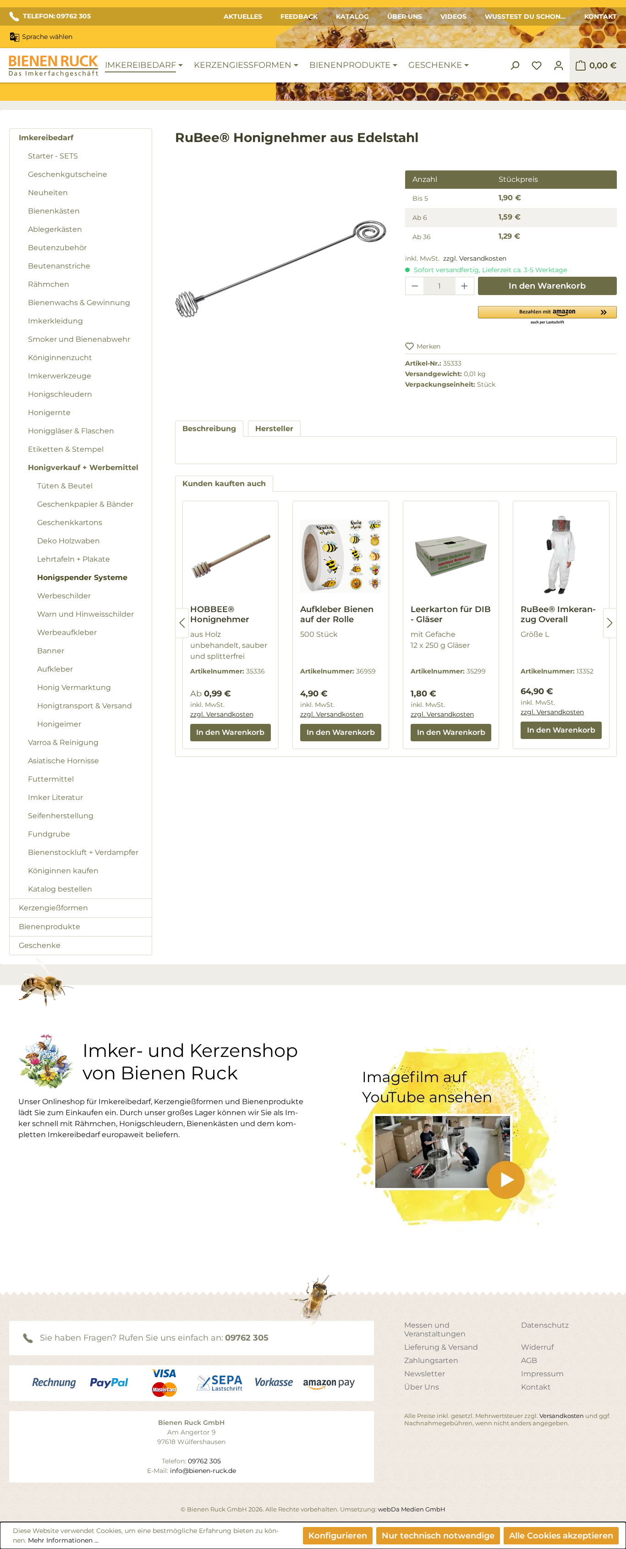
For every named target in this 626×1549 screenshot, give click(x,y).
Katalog (352, 16)
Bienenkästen (54, 211)
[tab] (209, 429)
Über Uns (404, 16)
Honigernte (49, 412)
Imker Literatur (55, 797)
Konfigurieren (337, 1536)
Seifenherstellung (60, 815)
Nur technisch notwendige (438, 1536)
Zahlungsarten (431, 1360)
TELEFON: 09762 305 (57, 16)
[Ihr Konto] (559, 65)
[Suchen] (515, 65)
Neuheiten (48, 192)
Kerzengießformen (53, 907)
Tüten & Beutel (65, 486)
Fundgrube (49, 834)
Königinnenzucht (60, 357)
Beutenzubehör (57, 247)
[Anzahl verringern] (414, 286)
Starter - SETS (53, 156)
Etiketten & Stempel (66, 449)
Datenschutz (545, 1325)
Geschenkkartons (69, 522)
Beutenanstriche (59, 266)
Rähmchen (48, 284)
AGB (529, 1360)
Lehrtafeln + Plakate (73, 559)
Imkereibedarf (46, 137)
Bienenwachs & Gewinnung (79, 302)
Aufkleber (55, 669)
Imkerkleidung (55, 321)
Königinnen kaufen (63, 870)
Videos (453, 16)
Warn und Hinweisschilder (85, 614)
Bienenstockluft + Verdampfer (83, 852)
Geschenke (39, 945)
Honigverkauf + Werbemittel (83, 467)
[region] (281, 278)
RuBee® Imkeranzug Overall (558, 614)
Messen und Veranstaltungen (435, 1329)
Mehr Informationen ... (63, 1540)
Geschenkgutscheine (67, 174)
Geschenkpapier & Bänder (85, 504)
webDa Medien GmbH (411, 1509)
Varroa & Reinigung (63, 742)
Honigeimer (59, 724)
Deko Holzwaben (68, 540)
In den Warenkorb (547, 286)
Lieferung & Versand (441, 1347)
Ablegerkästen (55, 229)
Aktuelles (243, 16)
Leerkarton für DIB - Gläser (451, 614)
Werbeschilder (64, 595)
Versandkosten (561, 1415)
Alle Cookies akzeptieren (561, 1536)
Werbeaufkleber (67, 632)
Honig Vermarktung (74, 687)
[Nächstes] (610, 623)
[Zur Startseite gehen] (53, 66)
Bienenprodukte (49, 926)
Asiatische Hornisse (63, 760)
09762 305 (247, 1338)
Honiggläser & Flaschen (71, 431)
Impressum (542, 1373)
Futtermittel (51, 779)
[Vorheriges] (182, 623)
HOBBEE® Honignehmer (219, 614)
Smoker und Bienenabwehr (79, 339)
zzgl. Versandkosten (474, 258)
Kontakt (600, 16)
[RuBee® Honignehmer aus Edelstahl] (281, 268)
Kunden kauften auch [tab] (224, 483)
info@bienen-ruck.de (203, 1471)
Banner (50, 650)
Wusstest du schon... (525, 16)
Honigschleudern (60, 394)
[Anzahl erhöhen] (464, 286)
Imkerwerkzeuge (59, 376)
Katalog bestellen (60, 889)
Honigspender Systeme (82, 577)
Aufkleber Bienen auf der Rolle (336, 614)
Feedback (299, 16)
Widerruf (537, 1347)
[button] (547, 314)
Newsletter (424, 1373)
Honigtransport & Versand (84, 705)
